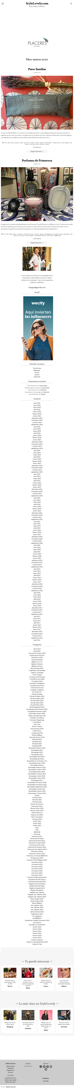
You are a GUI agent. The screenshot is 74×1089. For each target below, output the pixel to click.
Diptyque (42, 234)
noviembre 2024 (37, 444)
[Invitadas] (64, 1019)
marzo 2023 (37, 483)
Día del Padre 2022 (37, 701)
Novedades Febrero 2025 (37, 767)
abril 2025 (37, 433)
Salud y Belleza (37, 903)
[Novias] (10, 977)
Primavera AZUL (37, 875)
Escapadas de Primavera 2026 (37, 709)
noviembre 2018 (37, 586)
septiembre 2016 (37, 638)
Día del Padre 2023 (37, 703)
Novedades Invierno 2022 (37, 769)
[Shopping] (10, 1019)
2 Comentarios (37, 147)
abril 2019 (37, 575)
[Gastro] (46, 977)
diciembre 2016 (37, 631)
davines (37, 142)
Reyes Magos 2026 (37, 901)
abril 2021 (37, 528)
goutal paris (66, 234)
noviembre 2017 (37, 610)
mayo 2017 (37, 621)
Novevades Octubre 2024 (37, 793)
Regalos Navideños (37, 890)
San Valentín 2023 (37, 910)
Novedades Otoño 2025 (37, 778)
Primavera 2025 (37, 871)
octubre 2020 (37, 541)
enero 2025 (37, 440)
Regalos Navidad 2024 (37, 888)
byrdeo (21, 142)
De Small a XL (37, 692)
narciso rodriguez (65, 142)
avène (8, 142)
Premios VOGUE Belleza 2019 (37, 860)
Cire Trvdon (36, 234)
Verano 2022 (37, 929)
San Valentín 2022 (37, 907)
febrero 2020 (37, 556)
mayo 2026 (37, 407)
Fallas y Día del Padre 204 (37, 716)
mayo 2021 (37, 526)
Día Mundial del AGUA (37, 707)
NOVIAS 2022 (37, 798)
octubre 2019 (37, 565)
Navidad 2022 (37, 744)
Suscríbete (46, 1081)
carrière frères (26, 234)
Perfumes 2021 (37, 836)
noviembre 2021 (37, 515)
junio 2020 (37, 547)
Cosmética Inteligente (37, 683)
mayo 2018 (37, 597)
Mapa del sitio (10, 1070)
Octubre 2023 (37, 819)
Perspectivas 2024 (37, 858)
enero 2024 (37, 463)
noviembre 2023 (37, 468)
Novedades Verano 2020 (37, 791)
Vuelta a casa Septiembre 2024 (37, 942)
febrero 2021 (37, 532)
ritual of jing (32, 144)
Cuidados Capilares (37, 690)
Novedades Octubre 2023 (37, 774)
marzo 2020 (37, 554)
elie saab (61, 234)
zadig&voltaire (57, 235)
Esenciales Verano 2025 (37, 713)
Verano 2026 (37, 938)
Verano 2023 (37, 931)
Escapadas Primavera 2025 (37, 711)
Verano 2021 (37, 927)
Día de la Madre (37, 694)
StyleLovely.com (37, 3)
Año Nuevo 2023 (37, 657)
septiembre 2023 (37, 472)
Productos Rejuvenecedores (37, 877)
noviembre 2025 (37, 420)
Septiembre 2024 (37, 914)
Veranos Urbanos (37, 940)
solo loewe (41, 144)
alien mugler (9, 234)
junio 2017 (37, 618)
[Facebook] (40, 1066)
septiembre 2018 (37, 590)
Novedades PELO (37, 780)
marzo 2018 (37, 601)
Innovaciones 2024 (37, 729)
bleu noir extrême (15, 142)
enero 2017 (37, 629)
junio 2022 (37, 500)
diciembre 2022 (37, 489)
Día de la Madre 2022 (37, 696)
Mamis (43, 394)
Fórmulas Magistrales (37, 720)
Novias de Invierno (37, 804)
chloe (32, 234)
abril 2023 (37, 481)
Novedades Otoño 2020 (37, 776)
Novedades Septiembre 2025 (37, 787)
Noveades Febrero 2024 (37, 748)
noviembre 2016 (37, 634)
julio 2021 (37, 522)
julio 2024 (37, 450)
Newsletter (46, 1078)
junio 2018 (37, 595)
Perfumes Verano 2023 (37, 854)
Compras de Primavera (37, 677)
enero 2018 (37, 606)
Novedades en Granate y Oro (37, 761)
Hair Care (37, 724)
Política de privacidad (10, 1080)
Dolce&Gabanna (48, 234)
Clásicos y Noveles (37, 673)
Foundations (37, 722)
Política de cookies (10, 1082)
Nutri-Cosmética (37, 817)
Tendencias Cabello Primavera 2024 (37, 920)
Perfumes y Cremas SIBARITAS (37, 856)
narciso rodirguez (29, 235)
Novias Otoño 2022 (37, 808)
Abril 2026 (37, 651)
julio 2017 (37, 616)
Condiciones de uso (10, 1078)
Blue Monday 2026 (37, 668)
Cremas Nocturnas (37, 688)
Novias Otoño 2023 (37, 810)
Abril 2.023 (37, 649)
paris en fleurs (50, 235)
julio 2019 (37, 569)
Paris (37, 828)
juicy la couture (20, 235)
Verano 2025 (37, 935)
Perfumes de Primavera (37, 160)
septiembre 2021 (37, 519)
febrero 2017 (37, 627)
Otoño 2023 (37, 825)
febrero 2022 (37, 509)
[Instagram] (50, 1066)
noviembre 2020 (37, 539)
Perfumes (37, 834)
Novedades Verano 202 (37, 789)
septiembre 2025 (37, 425)
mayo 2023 (37, 478)
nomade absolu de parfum (40, 235)
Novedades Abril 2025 (37, 757)
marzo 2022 (37, 506)
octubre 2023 (37, 470)
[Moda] (28, 977)
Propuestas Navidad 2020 (37, 882)
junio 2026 (37, 405)
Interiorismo (37, 731)
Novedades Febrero (37, 765)
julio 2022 (37, 498)
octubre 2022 (37, 493)
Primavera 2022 (37, 864)
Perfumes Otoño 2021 (37, 845)
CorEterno (32, 142)
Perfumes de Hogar (37, 838)
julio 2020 (37, 545)
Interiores (37, 377)
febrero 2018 (37, 603)
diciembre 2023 (37, 465)
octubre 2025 (37, 422)
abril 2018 (37, 599)
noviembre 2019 (37, 562)
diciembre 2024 (37, 442)
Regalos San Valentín (37, 892)
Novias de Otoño (37, 806)
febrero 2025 (37, 437)
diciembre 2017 (37, 608)
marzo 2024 (37, 459)
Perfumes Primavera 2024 (37, 847)
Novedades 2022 (37, 752)
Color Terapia (37, 675)
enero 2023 (37, 487)
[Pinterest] (47, 1066)
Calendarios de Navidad (37, 670)
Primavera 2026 (37, 873)
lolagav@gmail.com (37, 287)
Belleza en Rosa (37, 666)
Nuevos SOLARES (37, 815)
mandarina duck (56, 142)
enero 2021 (37, 534)
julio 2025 (37, 427)
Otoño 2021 (37, 821)
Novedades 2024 (37, 754)
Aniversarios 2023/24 (37, 655)
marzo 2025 (37, 435)
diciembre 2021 (37, 513)
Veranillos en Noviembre (37, 925)
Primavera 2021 (37, 862)
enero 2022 (37, 511)
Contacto (10, 1072)
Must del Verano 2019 (37, 737)
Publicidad (10, 1068)
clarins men (26, 142)
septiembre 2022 (37, 496)
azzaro (14, 234)
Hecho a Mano (37, 726)
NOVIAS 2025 (37, 802)
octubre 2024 (37, 446)
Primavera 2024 (37, 869)
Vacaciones (37, 368)
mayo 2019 (37, 573)
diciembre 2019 (37, 560)
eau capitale (55, 234)
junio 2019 (37, 571)
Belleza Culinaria (37, 664)
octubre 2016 (37, 636)
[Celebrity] (28, 1019)
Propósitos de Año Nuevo (37, 879)
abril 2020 (37, 552)
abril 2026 (37, 409)
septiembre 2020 (37, 543)
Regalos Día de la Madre (37, 884)
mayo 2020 (37, 549)
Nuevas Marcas (37, 813)
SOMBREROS (37, 918)
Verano (37, 375)
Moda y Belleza (37, 735)
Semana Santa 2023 (37, 912)
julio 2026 (37, 403)
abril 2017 (37, 623)
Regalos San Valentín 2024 (37, 894)
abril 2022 (37, 504)
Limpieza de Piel (37, 733)
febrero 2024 (37, 461)
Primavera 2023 (37, 866)
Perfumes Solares (37, 851)
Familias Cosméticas (37, 718)
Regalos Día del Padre (37, 886)
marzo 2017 (37, 625)
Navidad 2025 (37, 746)
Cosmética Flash (37, 681)
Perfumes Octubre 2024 (37, 843)
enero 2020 (37, 558)
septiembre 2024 (37, 448)
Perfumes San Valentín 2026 (37, 849)
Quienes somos (10, 1066)
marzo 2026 (37, 412)
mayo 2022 (37, 502)
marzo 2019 (37, 578)
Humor (37, 372)
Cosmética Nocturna (37, 685)
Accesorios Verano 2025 (37, 653)
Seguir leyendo (36, 151)
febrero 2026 (37, 414)
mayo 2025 (37, 431)
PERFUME (37, 832)
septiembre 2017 (37, 614)
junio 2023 (37, 476)
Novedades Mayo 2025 (37, 772)
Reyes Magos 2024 (37, 899)
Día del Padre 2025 (37, 705)
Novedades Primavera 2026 (37, 785)
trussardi (47, 144)
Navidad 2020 (37, 739)
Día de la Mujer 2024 (37, 698)
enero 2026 (37, 416)
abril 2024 (37, 457)
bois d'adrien (20, 234)
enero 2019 (37, 582)
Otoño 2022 (37, 823)
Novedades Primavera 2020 (37, 782)
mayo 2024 (37, 455)
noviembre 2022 (37, 491)
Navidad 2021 (37, 742)
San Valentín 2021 (37, 905)
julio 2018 (37, 593)
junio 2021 (37, 524)
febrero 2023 (37, 485)
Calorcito (43, 390)
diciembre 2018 (37, 584)
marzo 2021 (37, 530)
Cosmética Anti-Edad (37, 679)
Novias (37, 795)
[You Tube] (45, 1069)
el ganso (42, 142)
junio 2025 (37, 429)
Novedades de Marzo (37, 759)
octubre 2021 (37, 517)
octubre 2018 (37, 588)
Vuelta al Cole (37, 944)
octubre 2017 (37, 612)
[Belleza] (64, 977)
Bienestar (37, 370)
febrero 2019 (37, 580)
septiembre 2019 (37, 567)
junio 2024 (37, 453)
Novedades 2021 (37, 750)
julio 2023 (37, 474)
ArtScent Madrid (37, 660)
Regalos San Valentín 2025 (37, 897)
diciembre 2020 (37, 537)
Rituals (37, 144)
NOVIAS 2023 (37, 800)
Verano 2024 (37, 933)
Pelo (37, 830)
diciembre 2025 (37, 418)
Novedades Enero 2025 (37, 763)
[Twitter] (44, 1066)
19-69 (5, 142)
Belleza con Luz (37, 662)
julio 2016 (37, 640)
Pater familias (37, 69)
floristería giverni (48, 142)
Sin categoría (37, 916)
